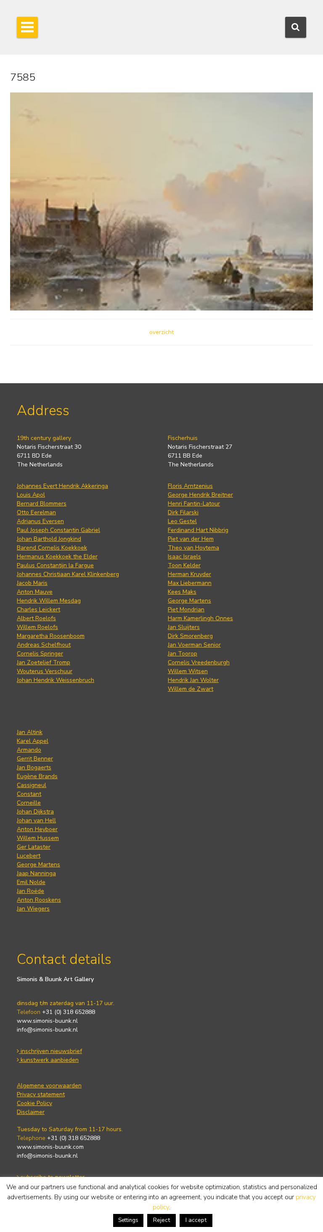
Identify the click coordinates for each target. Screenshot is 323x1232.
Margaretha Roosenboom (51, 636)
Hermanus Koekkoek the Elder (57, 557)
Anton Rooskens (39, 900)
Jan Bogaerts (34, 767)
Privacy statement (41, 1094)
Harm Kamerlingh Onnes (200, 618)
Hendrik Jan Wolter (193, 680)
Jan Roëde (30, 891)
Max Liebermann (190, 583)
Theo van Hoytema (193, 548)
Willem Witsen (188, 671)
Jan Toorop (182, 654)
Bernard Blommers (41, 504)
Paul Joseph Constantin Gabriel (58, 530)
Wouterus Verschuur (44, 671)
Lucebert (28, 856)
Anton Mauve (35, 592)
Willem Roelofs (37, 627)
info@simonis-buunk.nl (47, 1030)
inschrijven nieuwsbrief (50, 1051)
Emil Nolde (31, 882)
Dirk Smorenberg (190, 636)
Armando (29, 750)
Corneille (29, 803)
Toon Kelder (184, 565)
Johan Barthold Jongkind (49, 539)
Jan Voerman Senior (194, 645)
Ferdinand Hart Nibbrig (198, 530)
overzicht (161, 332)
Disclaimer (31, 1112)
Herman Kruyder (189, 574)
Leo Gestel (182, 521)
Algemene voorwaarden (49, 1086)
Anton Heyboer (37, 829)
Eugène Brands (37, 776)
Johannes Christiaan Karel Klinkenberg (68, 574)
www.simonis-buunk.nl (47, 1021)
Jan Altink (29, 732)
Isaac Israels (184, 557)
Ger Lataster (33, 847)
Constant (29, 794)
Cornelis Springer (40, 654)
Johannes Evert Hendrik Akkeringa (62, 486)
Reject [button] (161, 1220)
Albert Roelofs (36, 618)
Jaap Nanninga (36, 873)
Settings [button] (128, 1220)
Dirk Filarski (183, 512)
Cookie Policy (34, 1103)
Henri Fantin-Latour (194, 504)
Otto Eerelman (36, 512)
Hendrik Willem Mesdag (49, 601)
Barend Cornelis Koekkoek (52, 548)
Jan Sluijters (184, 627)
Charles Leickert (38, 609)
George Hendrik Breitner (200, 495)
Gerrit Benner (35, 759)
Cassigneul (31, 785)
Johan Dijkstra (35, 812)
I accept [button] (196, 1220)
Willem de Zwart (190, 689)
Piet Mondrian (186, 609)
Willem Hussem (38, 838)
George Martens (189, 601)
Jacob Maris (32, 583)
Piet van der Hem (191, 539)
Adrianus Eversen (40, 521)
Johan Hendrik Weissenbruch (55, 680)
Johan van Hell (36, 820)
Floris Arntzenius (190, 486)
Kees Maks (182, 592)
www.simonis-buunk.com (50, 1147)
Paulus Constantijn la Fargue (55, 565)
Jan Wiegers (33, 909)
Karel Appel (32, 741)
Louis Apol (31, 495)
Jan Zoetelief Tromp (43, 662)
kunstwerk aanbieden (49, 1060)
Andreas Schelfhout (44, 645)
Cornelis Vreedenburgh (199, 662)
